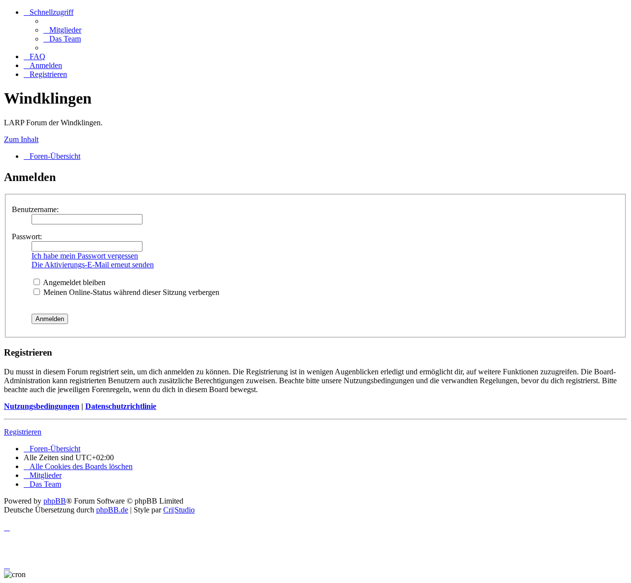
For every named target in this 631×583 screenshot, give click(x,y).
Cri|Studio (179, 510)
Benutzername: (35, 209)
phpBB (54, 501)
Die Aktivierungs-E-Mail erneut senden (93, 264)
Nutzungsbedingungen (41, 406)
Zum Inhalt (21, 139)
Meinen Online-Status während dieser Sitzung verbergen (130, 292)
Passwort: (27, 236)
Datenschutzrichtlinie (120, 406)
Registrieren (22, 432)
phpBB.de (112, 510)
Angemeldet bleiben (73, 282)
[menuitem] (62, 30)
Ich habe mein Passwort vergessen (85, 256)
